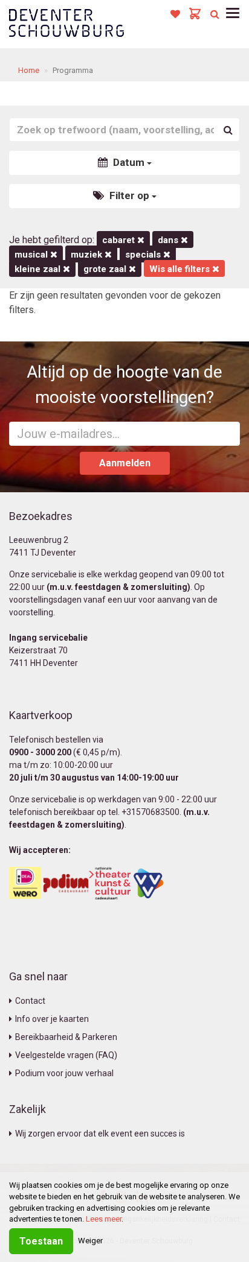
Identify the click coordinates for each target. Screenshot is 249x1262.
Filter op (129, 195)
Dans (169, 240)
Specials (144, 254)
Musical (32, 254)
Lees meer (103, 1218)
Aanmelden (124, 463)
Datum (129, 162)
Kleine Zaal (39, 269)
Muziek (88, 254)
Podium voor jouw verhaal (64, 1073)
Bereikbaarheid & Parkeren (66, 1037)
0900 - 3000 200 (40, 752)
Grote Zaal (106, 269)
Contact (30, 1001)
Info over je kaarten (52, 1019)
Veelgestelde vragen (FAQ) (66, 1055)
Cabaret (119, 240)
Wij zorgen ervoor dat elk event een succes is (100, 1133)
